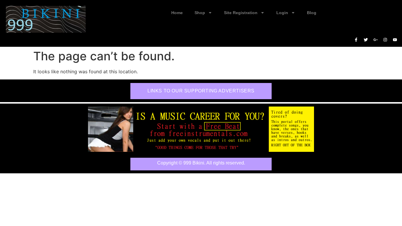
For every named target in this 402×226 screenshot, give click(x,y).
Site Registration (241, 12)
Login (282, 12)
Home (177, 12)
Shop (200, 12)
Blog (311, 12)
